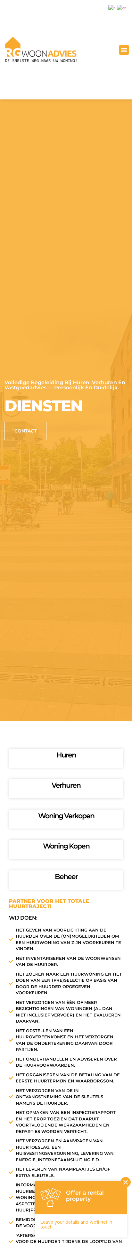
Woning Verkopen (66, 816)
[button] (124, 50)
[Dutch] (112, 8)
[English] (122, 8)
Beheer (66, 876)
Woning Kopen (66, 846)
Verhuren (66, 785)
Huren (66, 755)
